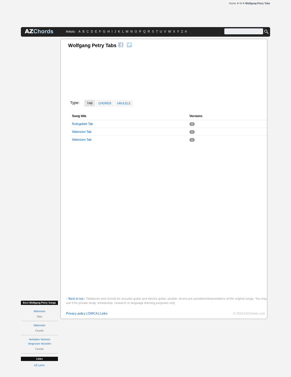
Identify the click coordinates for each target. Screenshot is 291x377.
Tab (89, 103)
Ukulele (124, 103)
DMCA (93, 313)
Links (104, 313)
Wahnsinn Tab (81, 131)
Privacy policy (76, 313)
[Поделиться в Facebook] (120, 44)
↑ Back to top (75, 298)
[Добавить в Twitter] (129, 44)
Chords (104, 103)
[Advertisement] (39, 103)
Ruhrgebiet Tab (82, 124)
